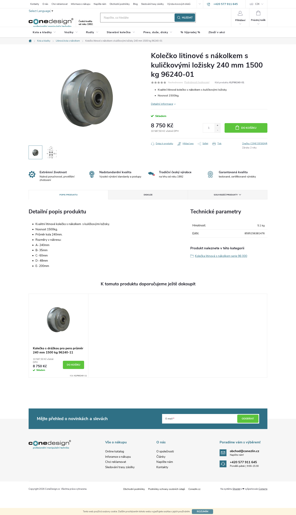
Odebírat (248, 418)
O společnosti (165, 451)
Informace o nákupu (80, 4)
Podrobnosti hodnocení (196, 82)
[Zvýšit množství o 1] (217, 125)
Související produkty (226, 194)
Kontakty (34, 4)
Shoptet (236, 489)
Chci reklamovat (59, 4)
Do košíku (248, 128)
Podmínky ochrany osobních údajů (166, 489)
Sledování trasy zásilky (152, 4)
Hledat (187, 17)
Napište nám (100, 4)
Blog (135, 4)
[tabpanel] (58, 336)
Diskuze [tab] (148, 194)
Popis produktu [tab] (68, 194)
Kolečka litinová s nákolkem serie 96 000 (221, 256)
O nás (45, 4)
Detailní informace (162, 104)
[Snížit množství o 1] (217, 130)
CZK (257, 4)
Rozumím (202, 511)
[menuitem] (44, 32)
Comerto (263, 489)
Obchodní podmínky (120, 4)
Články (160, 457)
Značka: (254, 143)
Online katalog (114, 451)
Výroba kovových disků (178, 4)
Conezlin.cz (194, 489)
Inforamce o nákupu (118, 457)
